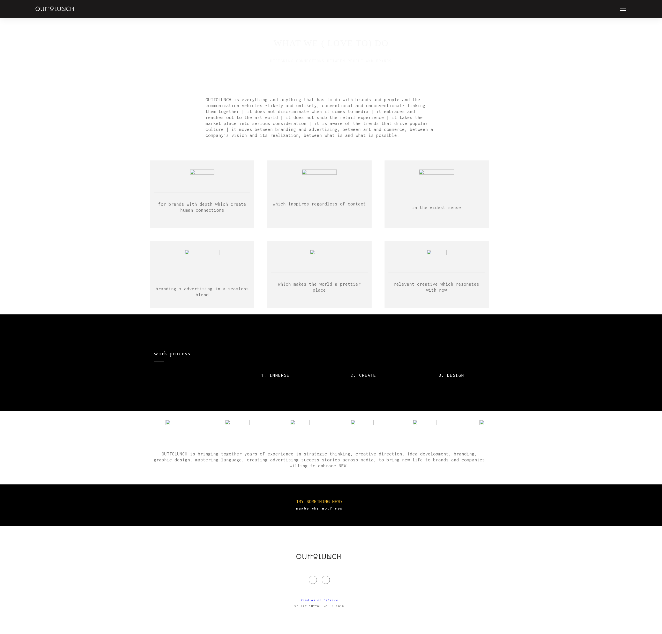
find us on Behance (319, 600)
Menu (623, 8)
